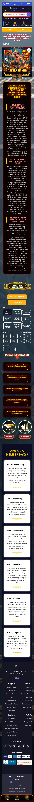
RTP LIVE (27, 798)
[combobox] (15, 14)
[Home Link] (13, 9)
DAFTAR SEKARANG (17, 297)
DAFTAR (24, 30)
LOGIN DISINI (17, 302)
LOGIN (9, 30)
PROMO (7, 798)
